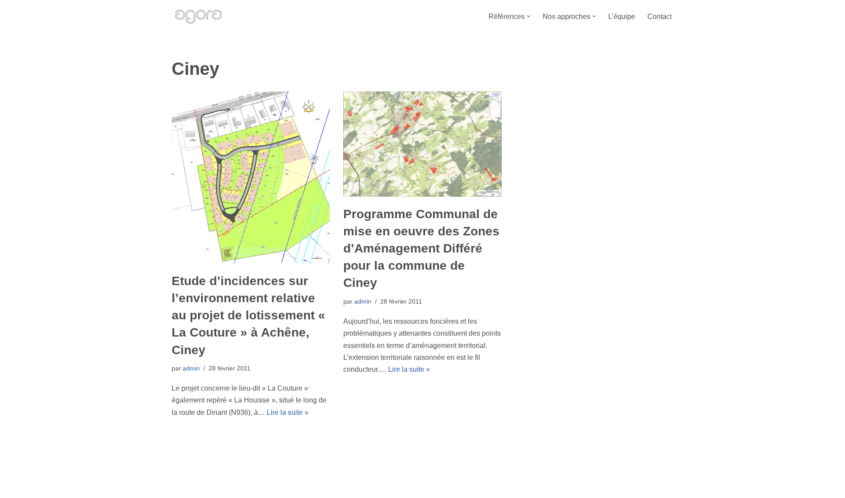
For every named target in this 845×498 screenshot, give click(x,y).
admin (191, 368)
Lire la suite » (288, 412)
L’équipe (621, 16)
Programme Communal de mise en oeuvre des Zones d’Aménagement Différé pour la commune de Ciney (421, 248)
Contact (659, 16)
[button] (528, 16)
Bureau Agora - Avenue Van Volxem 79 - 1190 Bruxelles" (260, 487)
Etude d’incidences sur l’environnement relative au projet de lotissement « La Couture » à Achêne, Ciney (248, 315)
